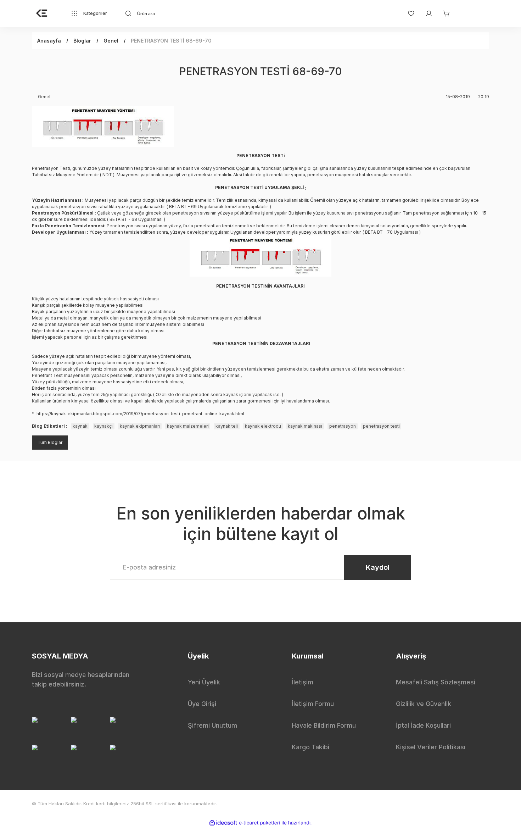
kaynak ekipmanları (140, 426)
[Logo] (42, 13)
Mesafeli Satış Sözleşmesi (435, 682)
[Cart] (443, 13)
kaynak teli (226, 426)
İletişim (302, 682)
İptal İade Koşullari (423, 725)
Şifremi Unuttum (212, 725)
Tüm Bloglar (50, 442)
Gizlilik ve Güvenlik (423, 703)
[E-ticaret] (259, 823)
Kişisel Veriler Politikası (430, 747)
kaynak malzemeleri (188, 426)
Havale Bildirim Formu (324, 725)
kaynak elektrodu (263, 426)
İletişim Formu (313, 703)
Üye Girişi (202, 703)
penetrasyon (342, 426)
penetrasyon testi (381, 426)
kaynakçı (103, 426)
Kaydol (378, 567)
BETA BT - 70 (379, 232)
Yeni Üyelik (204, 682)
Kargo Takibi (310, 747)
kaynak (80, 426)
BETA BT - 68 (123, 219)
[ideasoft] (223, 822)
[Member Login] (425, 13)
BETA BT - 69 (183, 206)
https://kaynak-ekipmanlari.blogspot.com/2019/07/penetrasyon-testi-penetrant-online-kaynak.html (140, 413)
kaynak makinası (305, 426)
